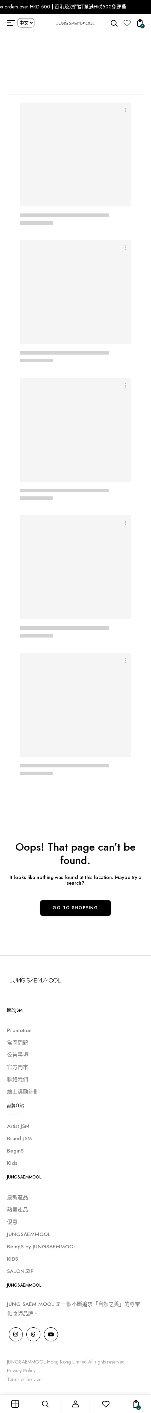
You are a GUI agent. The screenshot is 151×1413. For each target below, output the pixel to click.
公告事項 (17, 1055)
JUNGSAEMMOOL (29, 1234)
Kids (12, 1163)
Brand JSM (19, 1138)
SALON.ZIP (20, 1271)
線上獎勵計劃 (23, 1092)
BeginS (15, 1151)
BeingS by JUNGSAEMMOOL (41, 1246)
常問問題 (17, 1042)
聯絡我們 (17, 1079)
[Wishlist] (127, 23)
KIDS (12, 1259)
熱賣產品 (17, 1210)
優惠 (12, 1222)
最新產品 (17, 1197)
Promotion (19, 1030)
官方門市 (17, 1067)
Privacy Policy (21, 1370)
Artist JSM (18, 1126)
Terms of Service (24, 1379)
